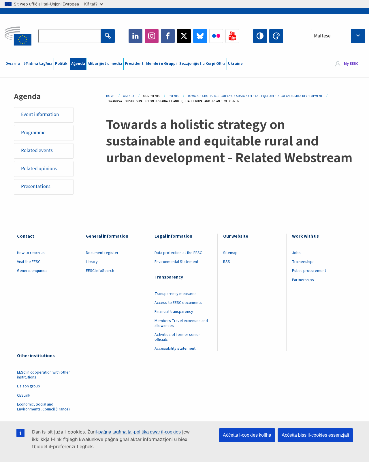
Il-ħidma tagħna (37, 64)
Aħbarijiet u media (105, 64)
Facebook (168, 36)
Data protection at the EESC (178, 253)
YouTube (232, 36)
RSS (226, 262)
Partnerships (303, 280)
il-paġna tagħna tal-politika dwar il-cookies (138, 431)
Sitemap (230, 253)
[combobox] (338, 36)
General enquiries (32, 271)
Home (110, 96)
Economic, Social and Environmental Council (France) (44, 407)
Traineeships (303, 262)
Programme (33, 132)
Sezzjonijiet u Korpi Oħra (202, 64)
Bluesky (200, 36)
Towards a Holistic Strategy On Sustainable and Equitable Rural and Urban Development (255, 96)
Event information (40, 114)
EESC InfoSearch (100, 271)
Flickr (216, 36)
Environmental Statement (176, 262)
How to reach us (31, 253)
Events (174, 96)
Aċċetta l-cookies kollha (247, 435)
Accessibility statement (175, 348)
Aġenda (78, 64)
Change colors (276, 36)
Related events (37, 150)
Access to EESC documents (178, 303)
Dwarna (12, 64)
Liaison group (28, 386)
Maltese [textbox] (322, 36)
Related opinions (39, 168)
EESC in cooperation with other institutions (43, 375)
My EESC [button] (351, 64)
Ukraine (235, 64)
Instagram (152, 36)
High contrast (260, 36)
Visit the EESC (28, 262)
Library (92, 262)
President (134, 64)
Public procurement (309, 271)
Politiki (62, 64)
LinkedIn (135, 36)
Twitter (184, 36)
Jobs (296, 253)
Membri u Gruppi (161, 64)
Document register (102, 253)
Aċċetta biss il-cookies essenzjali (315, 435)
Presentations (35, 186)
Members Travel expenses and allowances (181, 323)
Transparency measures (176, 294)
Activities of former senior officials (177, 337)
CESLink (23, 395)
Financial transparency (174, 312)
